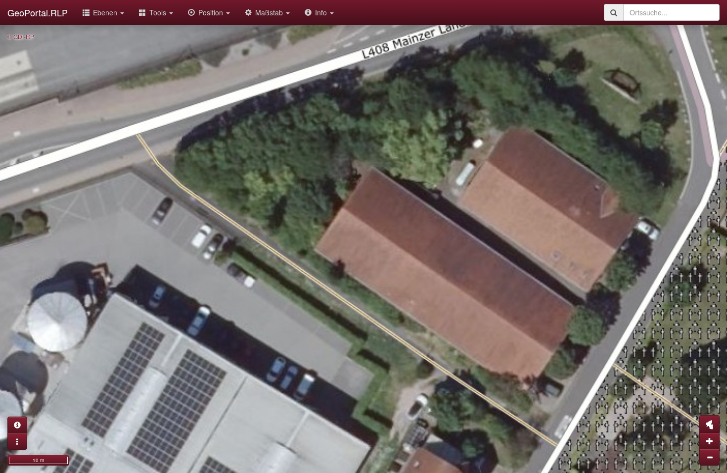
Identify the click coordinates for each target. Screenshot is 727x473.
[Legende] (17, 441)
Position (211, 12)
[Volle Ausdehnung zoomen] (709, 424)
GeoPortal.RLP (37, 12)
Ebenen (106, 12)
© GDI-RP (20, 36)
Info (322, 12)
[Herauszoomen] (709, 457)
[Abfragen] (17, 425)
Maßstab (270, 12)
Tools (158, 12)
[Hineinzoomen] (709, 440)
